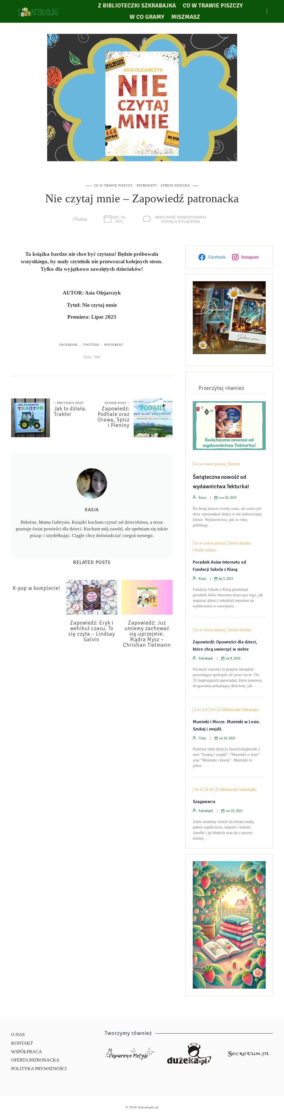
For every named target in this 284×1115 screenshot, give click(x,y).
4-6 (204, 710)
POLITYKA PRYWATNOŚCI (39, 1068)
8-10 (209, 789)
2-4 (196, 710)
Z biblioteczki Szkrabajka (137, 5)
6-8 (212, 710)
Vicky (202, 738)
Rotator (234, 464)
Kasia (82, 219)
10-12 (198, 789)
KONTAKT (22, 1043)
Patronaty (147, 185)
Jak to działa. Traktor (70, 411)
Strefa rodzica (205, 550)
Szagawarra (204, 801)
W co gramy (147, 17)
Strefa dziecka (175, 185)
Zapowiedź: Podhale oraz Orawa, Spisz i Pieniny (114, 417)
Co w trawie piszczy (213, 5)
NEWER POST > (117, 403)
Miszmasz (185, 17)
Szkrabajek (206, 658)
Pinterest (113, 344)
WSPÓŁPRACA (26, 1051)
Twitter (91, 344)
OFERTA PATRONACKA (35, 1060)
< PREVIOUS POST (69, 403)
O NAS (18, 1034)
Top (97, 357)
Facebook (68, 344)
